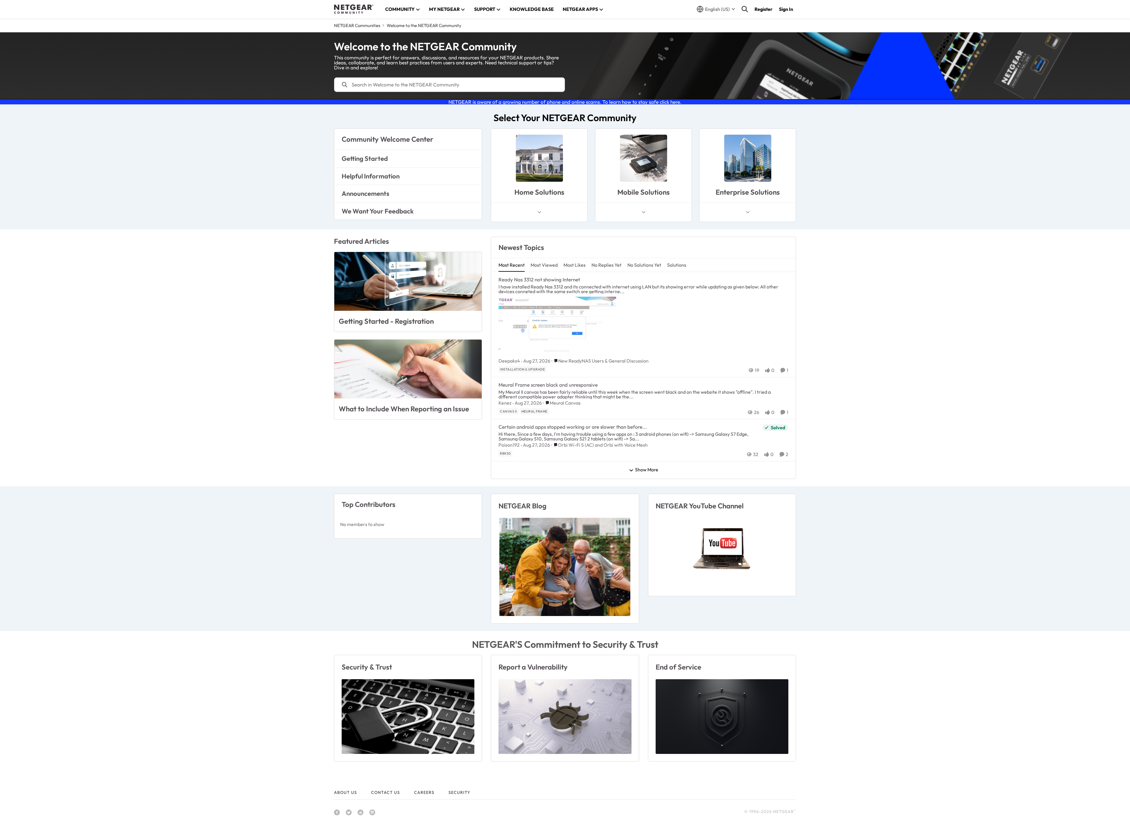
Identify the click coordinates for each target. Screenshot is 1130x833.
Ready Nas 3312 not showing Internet (539, 279)
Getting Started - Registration (386, 321)
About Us (345, 792)
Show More (646, 470)
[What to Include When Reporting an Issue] (408, 369)
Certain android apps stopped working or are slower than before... (572, 427)
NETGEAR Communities (357, 25)
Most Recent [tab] (511, 265)
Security (459, 792)
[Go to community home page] (353, 9)
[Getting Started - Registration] (408, 281)
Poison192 (509, 445)
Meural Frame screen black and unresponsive (548, 385)
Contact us (385, 792)
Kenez (504, 402)
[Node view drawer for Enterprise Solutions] (747, 212)
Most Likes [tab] (575, 265)
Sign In (786, 9)
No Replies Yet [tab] (606, 265)
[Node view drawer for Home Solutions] (539, 212)
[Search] (744, 9)
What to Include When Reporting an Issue (404, 408)
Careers (424, 792)
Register (763, 9)
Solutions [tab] (676, 265)
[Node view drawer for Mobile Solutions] (643, 212)
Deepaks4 (509, 360)
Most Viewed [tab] (544, 265)
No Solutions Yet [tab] (644, 265)
